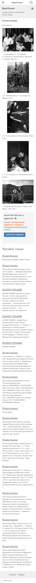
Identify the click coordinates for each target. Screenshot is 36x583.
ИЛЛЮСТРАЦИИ (12, 289)
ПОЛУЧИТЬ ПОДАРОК (14, 235)
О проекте (12, 575)
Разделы (21, 575)
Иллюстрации (10, 255)
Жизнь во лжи (8, 580)
